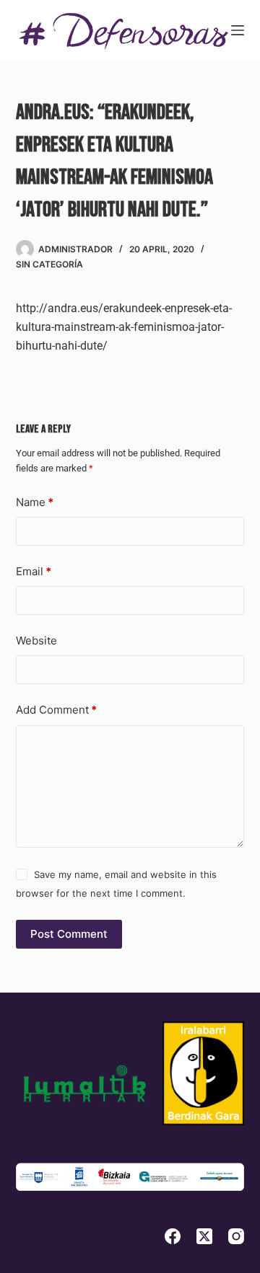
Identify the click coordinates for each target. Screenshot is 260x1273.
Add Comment (56, 710)
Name (34, 502)
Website (36, 640)
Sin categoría (49, 264)
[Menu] (237, 30)
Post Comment (69, 934)
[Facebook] (173, 1236)
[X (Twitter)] (204, 1236)
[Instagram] (236, 1236)
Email (33, 571)
